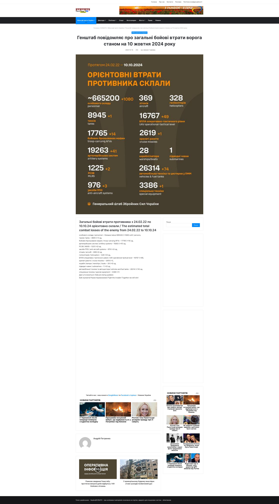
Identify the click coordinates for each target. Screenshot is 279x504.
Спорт (121, 20)
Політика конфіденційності (192, 2)
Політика (112, 20)
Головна (154, 2)
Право (150, 20)
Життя (141, 20)
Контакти (170, 2)
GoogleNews (113, 395)
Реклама (178, 2)
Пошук (168, 222)
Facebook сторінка (128, 395)
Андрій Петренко (101, 438)
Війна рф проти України (85, 20)
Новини (158, 20)
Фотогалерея (131, 20)
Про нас (162, 2)
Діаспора (101, 20)
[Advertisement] (118, 378)
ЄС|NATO (103, 28)
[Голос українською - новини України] (83, 10)
